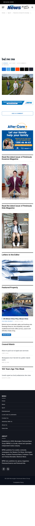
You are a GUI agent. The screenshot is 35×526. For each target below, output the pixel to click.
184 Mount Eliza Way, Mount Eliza (15, 319)
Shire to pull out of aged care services (15, 351)
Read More (6, 334)
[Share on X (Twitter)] (8, 69)
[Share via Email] (27, 69)
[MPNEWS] (18, 7)
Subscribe (5, 428)
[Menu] (3, 7)
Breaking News (8, 2)
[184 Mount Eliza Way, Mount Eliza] (17, 304)
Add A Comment (17, 113)
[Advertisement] (17, 34)
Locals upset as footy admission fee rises (16, 375)
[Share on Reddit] (17, 69)
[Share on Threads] (22, 69)
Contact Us (5, 418)
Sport (3, 407)
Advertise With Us (7, 421)
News (3, 404)
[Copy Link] (31, 69)
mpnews (5, 63)
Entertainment (6, 411)
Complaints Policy (18, 482)
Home (3, 401)
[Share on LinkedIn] (13, 69)
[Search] (32, 7)
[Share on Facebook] (4, 69)
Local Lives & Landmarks (9, 414)
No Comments (22, 63)
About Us (4, 425)
